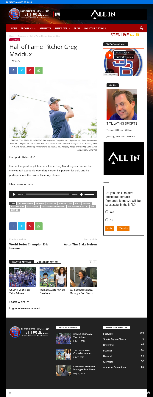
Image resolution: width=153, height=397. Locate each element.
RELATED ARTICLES (21, 261)
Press (77, 28)
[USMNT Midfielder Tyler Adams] (22, 277)
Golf (77, 203)
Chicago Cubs (65, 203)
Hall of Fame (33, 207)
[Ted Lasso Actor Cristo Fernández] (53, 277)
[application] (53, 194)
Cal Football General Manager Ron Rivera (81, 291)
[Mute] (81, 194)
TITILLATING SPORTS (122, 123)
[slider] (90, 194)
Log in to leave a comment (24, 308)
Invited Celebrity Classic (53, 207)
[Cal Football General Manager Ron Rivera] (83, 277)
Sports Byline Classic (115, 339)
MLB (92, 207)
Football (107, 350)
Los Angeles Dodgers (78, 207)
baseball (40, 203)
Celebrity (51, 203)
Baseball (108, 356)
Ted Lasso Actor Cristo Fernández (52, 291)
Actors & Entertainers (115, 367)
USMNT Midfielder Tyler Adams (19, 291)
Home (14, 28)
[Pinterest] (30, 70)
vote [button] (109, 228)
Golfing (86, 203)
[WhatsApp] (39, 70)
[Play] (14, 194)
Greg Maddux (17, 207)
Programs (26, 28)
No (111, 219)
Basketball (109, 345)
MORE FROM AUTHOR (47, 261)
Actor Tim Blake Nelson (80, 244)
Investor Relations (95, 28)
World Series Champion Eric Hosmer (28, 246)
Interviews (60, 28)
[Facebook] (13, 70)
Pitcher (14, 210)
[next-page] (95, 262)
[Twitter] (21, 70)
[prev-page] (90, 262)
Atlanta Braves (26, 203)
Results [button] (123, 228)
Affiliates (45, 28)
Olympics (108, 361)
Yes (112, 211)
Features (22, 36)
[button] (141, 28)
